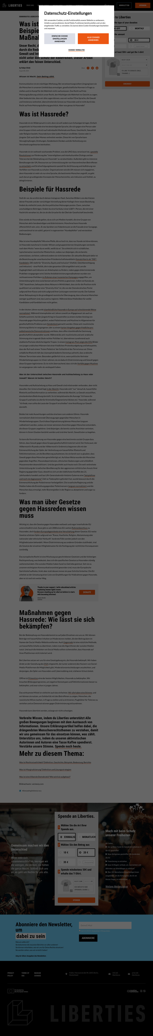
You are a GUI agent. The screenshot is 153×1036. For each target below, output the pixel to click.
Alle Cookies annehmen (93, 38)
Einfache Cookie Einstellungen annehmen (60, 38)
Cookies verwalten (76, 50)
